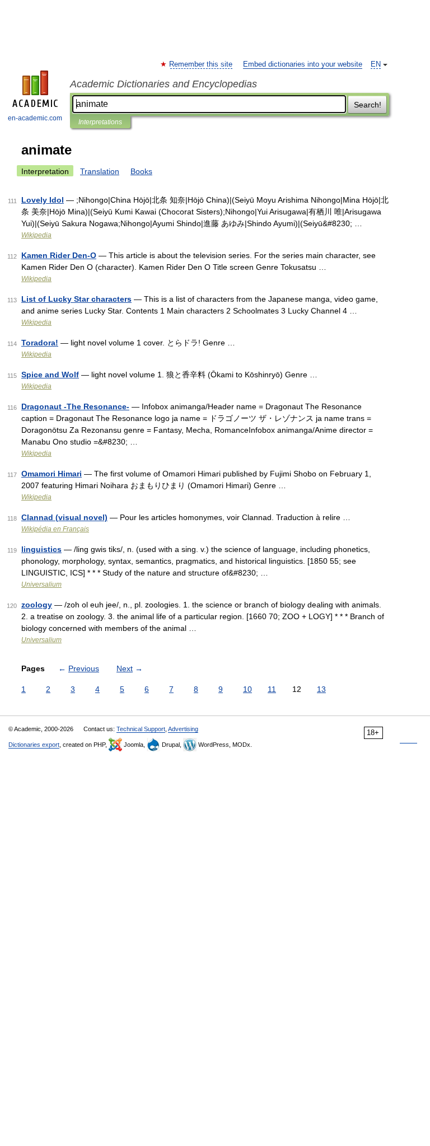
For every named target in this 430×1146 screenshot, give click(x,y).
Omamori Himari (51, 473)
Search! (367, 104)
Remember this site (201, 64)
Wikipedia (36, 235)
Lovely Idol (42, 199)
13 (321, 689)
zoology (36, 604)
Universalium (41, 584)
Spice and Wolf (50, 374)
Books (141, 171)
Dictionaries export (33, 744)
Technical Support (140, 729)
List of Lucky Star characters (76, 298)
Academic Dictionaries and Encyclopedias (163, 84)
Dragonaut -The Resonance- (75, 406)
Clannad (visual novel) (64, 517)
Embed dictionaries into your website (302, 64)
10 (247, 689)
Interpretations (100, 122)
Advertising (183, 729)
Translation (99, 171)
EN (376, 64)
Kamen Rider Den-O (58, 255)
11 (272, 689)
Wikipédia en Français (55, 529)
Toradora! (39, 342)
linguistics (41, 549)
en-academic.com (35, 118)
